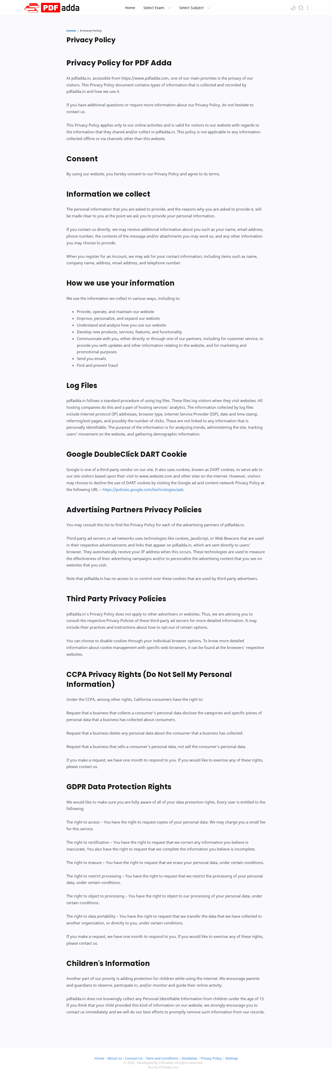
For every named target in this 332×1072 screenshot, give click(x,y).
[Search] (300, 7)
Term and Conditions (162, 1058)
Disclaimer (189, 1058)
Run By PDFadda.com (163, 1067)
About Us (114, 1058)
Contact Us (133, 1058)
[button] (293, 7)
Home (99, 1058)
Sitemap (231, 1058)
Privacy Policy (211, 1058)
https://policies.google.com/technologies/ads (143, 489)
